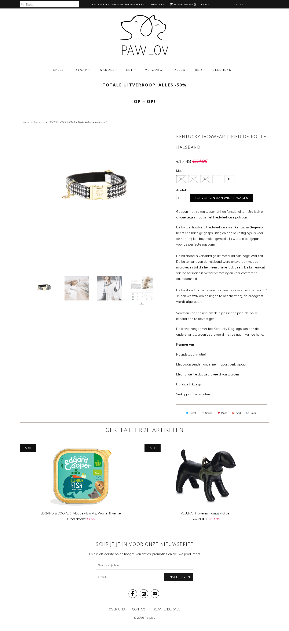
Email (253, 412)
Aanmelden (157, 4)
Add (238, 412)
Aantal (181, 190)
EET (129, 69)
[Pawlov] (144, 36)
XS (181, 179)
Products (38, 122)
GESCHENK (221, 69)
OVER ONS (117, 609)
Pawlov (150, 618)
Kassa (205, 4)
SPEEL (58, 69)
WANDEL (106, 69)
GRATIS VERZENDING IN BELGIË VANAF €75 (117, 4)
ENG (243, 4)
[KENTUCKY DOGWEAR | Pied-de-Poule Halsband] (97, 189)
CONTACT (139, 609)
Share (208, 412)
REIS (199, 69)
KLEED (180, 69)
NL (237, 4)
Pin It (224, 412)
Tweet (192, 412)
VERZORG (153, 69)
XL (229, 179)
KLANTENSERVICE (167, 609)
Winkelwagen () (184, 4)
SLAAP (81, 69)
